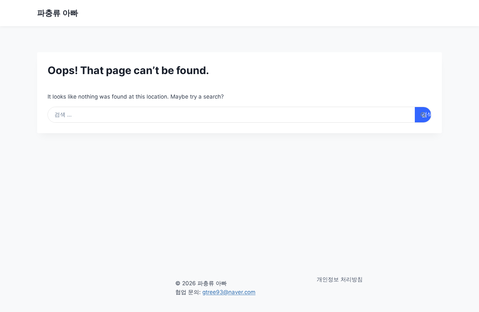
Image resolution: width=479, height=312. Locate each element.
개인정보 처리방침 (340, 279)
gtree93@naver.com (228, 292)
